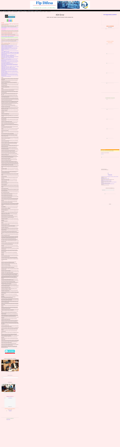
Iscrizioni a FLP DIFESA (14, 10)
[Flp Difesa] (60, 4)
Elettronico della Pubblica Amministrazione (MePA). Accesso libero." (7, 297)
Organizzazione (9, 10)
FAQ (3, 94)
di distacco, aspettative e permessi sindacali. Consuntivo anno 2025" (7, 63)
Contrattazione (36, 10)
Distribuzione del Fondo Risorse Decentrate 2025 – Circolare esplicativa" (10, 142)
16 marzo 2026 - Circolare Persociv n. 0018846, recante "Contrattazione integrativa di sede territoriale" (10, 35)
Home (1, 10)
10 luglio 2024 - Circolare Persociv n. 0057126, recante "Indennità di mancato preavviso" (8, 343)
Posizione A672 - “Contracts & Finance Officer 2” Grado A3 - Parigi (11, 102)
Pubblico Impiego (20, 10)
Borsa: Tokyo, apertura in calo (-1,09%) (105, 178)
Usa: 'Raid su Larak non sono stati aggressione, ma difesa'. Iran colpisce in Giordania (109, 176)
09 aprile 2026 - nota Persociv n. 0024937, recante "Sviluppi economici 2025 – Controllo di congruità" (9, 25)
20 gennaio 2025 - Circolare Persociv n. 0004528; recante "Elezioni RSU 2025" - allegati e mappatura (9, 242)
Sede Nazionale (4, 10)
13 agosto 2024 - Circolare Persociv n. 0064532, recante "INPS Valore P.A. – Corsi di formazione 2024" (10, 327)
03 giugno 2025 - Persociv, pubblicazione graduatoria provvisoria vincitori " (9, 162)
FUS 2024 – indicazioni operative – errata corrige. (9, 272)
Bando (1, 94)
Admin (40, 10)
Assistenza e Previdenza (30, 10)
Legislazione (24, 10)
